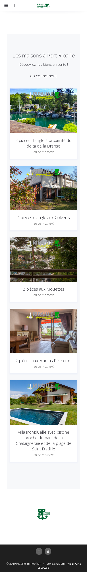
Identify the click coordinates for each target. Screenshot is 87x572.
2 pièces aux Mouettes (43, 289)
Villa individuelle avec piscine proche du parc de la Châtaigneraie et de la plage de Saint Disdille (43, 440)
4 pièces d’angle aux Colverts (43, 217)
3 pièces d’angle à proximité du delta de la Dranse (43, 143)
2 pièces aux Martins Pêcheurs (43, 360)
